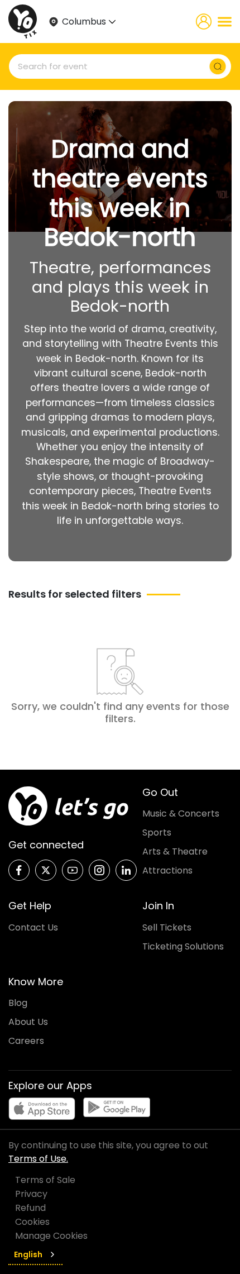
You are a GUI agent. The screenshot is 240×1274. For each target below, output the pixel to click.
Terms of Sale (45, 1179)
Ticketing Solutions (183, 946)
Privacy (31, 1193)
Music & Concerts (180, 813)
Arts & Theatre (175, 851)
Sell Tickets (166, 927)
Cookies (32, 1221)
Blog (17, 1002)
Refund (30, 1207)
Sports (156, 832)
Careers (26, 1040)
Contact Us (33, 927)
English (28, 1254)
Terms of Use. (38, 1158)
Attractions (167, 870)
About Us (28, 1021)
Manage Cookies (51, 1235)
